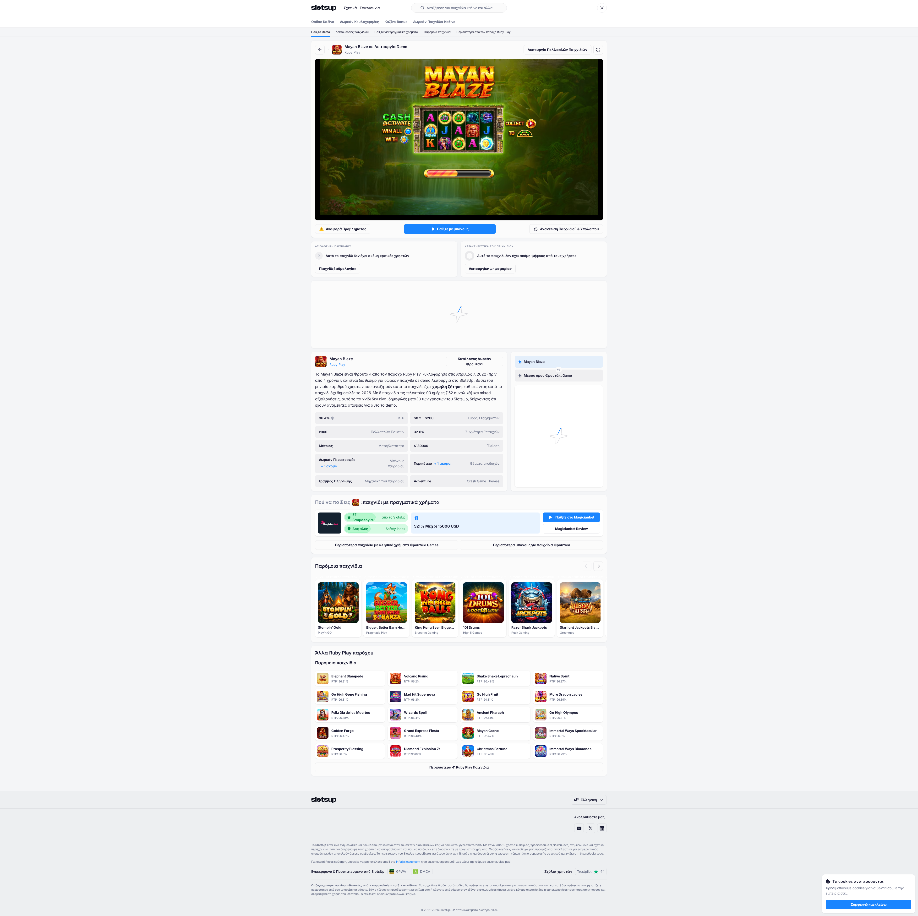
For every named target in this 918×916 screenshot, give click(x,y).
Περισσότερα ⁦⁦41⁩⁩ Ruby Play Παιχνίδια (459, 767)
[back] (320, 50)
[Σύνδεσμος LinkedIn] (602, 828)
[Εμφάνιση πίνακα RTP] (332, 418)
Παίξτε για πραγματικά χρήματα (396, 32)
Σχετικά (350, 8)
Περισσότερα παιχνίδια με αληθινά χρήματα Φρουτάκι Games (386, 545)
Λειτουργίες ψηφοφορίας (490, 269)
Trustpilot (591, 871)
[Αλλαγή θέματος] (602, 8)
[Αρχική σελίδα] (323, 8)
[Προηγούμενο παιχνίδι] (586, 566)
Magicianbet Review (571, 529)
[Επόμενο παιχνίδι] (598, 566)
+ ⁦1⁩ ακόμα (329, 466)
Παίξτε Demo (320, 32)
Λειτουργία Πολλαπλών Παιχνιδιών (557, 50)
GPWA (401, 871)
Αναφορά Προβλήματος (346, 229)
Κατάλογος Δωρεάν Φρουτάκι (474, 361)
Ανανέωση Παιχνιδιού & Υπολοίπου (569, 229)
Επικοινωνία (370, 8)
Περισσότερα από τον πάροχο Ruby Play (483, 32)
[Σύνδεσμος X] (590, 828)
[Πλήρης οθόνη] (598, 50)
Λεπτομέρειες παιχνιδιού (352, 32)
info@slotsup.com (408, 861)
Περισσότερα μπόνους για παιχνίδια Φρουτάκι (531, 545)
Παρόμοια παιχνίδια (437, 32)
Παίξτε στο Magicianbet (574, 517)
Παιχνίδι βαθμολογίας (337, 269)
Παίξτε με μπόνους (453, 229)
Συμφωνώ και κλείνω (869, 904)
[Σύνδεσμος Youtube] (579, 828)
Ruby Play (337, 364)
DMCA (425, 871)
